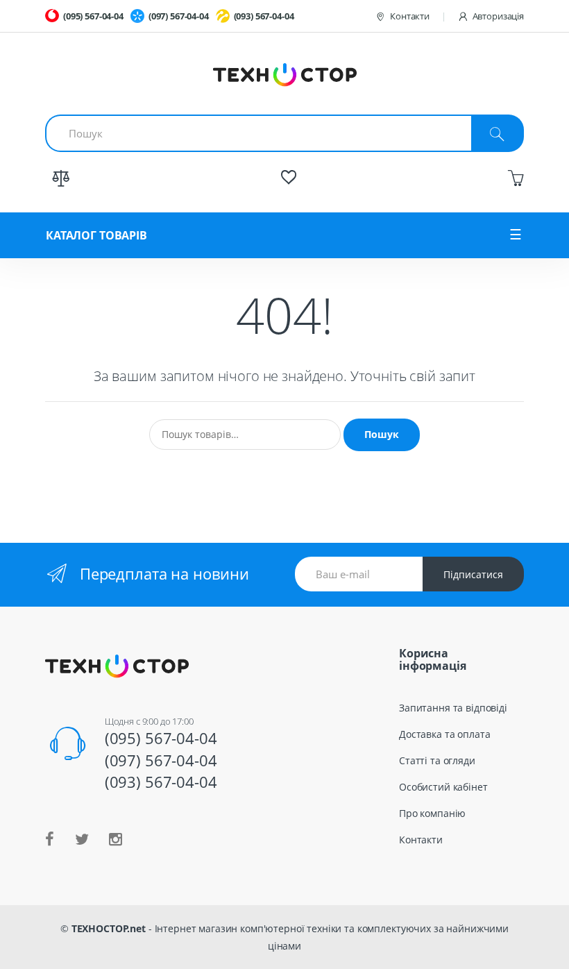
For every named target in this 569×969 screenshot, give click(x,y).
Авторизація (498, 16)
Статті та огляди (437, 760)
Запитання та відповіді (453, 707)
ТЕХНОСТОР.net (108, 928)
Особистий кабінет (443, 786)
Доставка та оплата (444, 734)
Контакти (410, 16)
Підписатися (473, 574)
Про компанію (432, 813)
